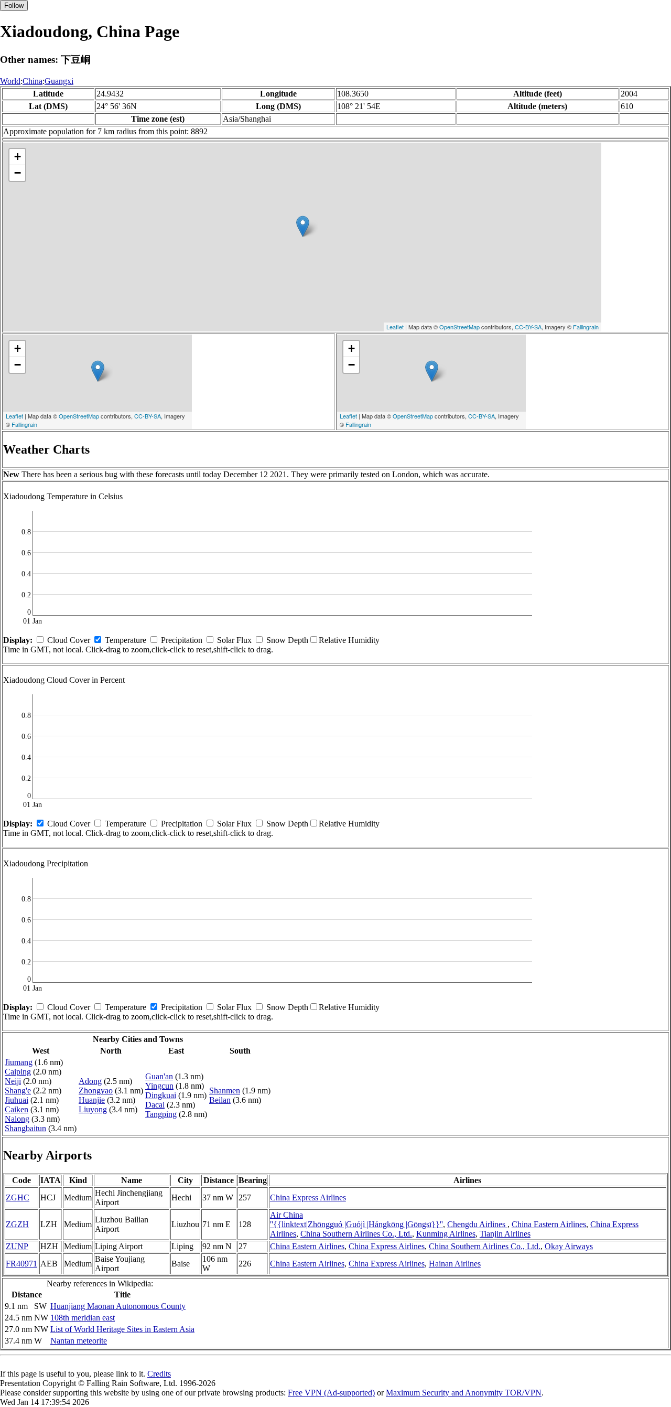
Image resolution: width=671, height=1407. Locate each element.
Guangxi (59, 81)
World (10, 81)
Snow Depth (287, 640)
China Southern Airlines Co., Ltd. (356, 1233)
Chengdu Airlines (477, 1224)
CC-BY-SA (528, 327)
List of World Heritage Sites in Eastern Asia (122, 1329)
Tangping (161, 1114)
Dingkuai (160, 1095)
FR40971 (21, 1263)
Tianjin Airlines (505, 1233)
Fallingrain (586, 327)
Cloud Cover (68, 640)
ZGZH (17, 1224)
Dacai (155, 1104)
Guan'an (159, 1076)
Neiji (13, 1081)
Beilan (220, 1099)
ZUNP (17, 1246)
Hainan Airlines (455, 1263)
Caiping (18, 1071)
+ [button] (17, 156)
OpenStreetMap (459, 327)
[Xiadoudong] (302, 226)
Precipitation (181, 640)
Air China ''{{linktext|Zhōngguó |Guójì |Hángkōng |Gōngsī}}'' (356, 1219)
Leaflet (395, 327)
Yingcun (159, 1085)
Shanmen (224, 1090)
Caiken (16, 1109)
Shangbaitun (25, 1128)
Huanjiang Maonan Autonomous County (118, 1306)
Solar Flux (234, 640)
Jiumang (19, 1062)
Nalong (17, 1118)
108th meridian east (82, 1317)
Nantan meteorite (78, 1340)
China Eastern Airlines (549, 1224)
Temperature (125, 640)
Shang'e (18, 1090)
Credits (159, 1373)
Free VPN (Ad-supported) (331, 1392)
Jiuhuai (16, 1099)
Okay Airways (569, 1246)
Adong (90, 1081)
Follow (14, 5)
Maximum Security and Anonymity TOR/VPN (464, 1392)
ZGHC (17, 1197)
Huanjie (92, 1099)
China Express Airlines (308, 1197)
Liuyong (93, 1109)
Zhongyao (96, 1090)
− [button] (17, 172)
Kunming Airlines (445, 1233)
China (32, 81)
